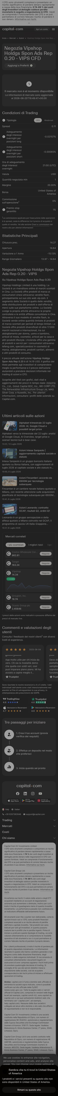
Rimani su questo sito (29, 1089)
